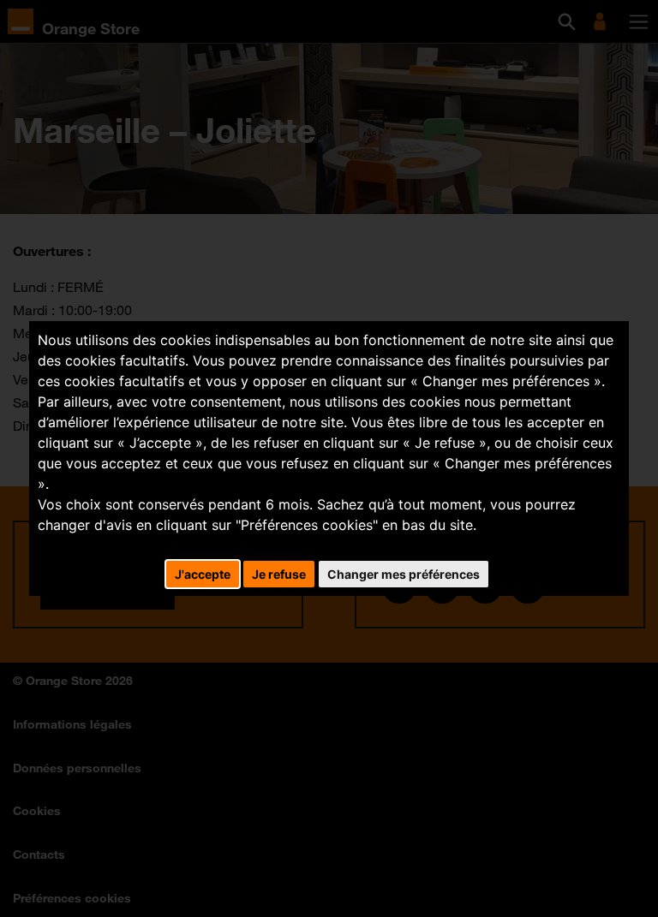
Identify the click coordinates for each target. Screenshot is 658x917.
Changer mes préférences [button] (403, 574)
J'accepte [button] (202, 574)
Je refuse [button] (279, 574)
